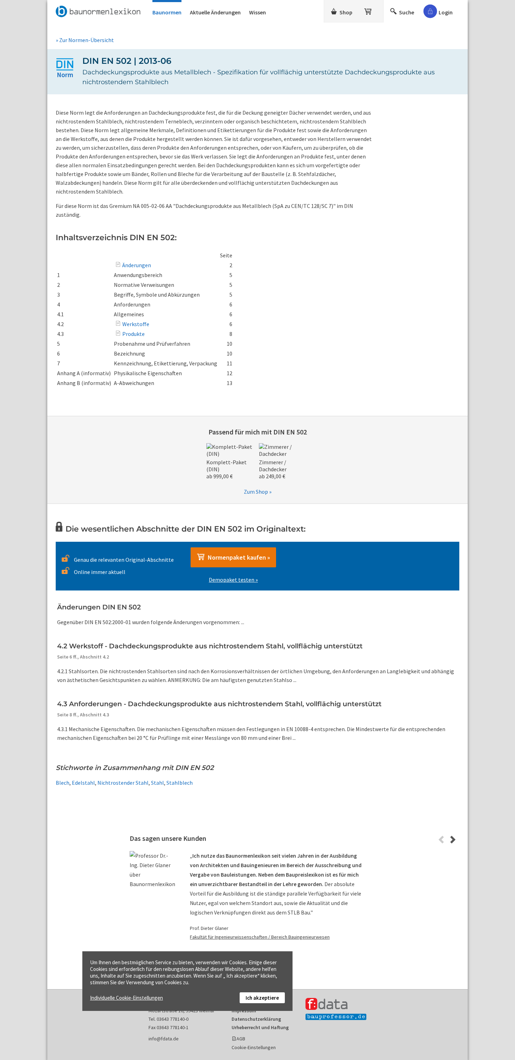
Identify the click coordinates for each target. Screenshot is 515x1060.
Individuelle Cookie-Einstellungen (126, 997)
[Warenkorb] (368, 10)
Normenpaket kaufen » (237, 557)
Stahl (157, 782)
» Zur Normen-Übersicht (85, 39)
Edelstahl (83, 782)
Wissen (257, 12)
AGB (240, 1038)
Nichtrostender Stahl (123, 782)
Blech (62, 782)
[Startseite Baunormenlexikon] (99, 10)
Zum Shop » (258, 491)
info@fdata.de (164, 1038)
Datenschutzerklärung (256, 1019)
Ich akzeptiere (262, 997)
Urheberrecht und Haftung (260, 1027)
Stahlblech (179, 782)
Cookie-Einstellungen (254, 1047)
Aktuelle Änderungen (215, 12)
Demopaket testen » (233, 579)
